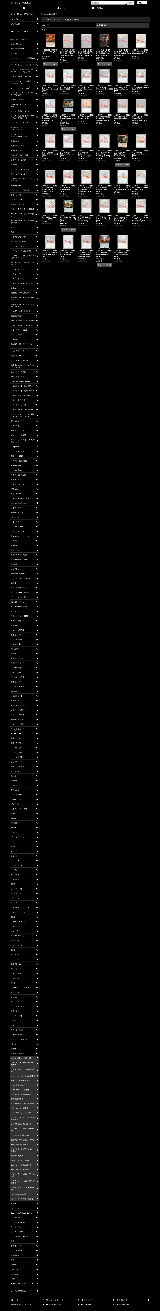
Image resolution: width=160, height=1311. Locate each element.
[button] (132, 8)
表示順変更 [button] (103, 25)
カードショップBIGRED (21, 3)
